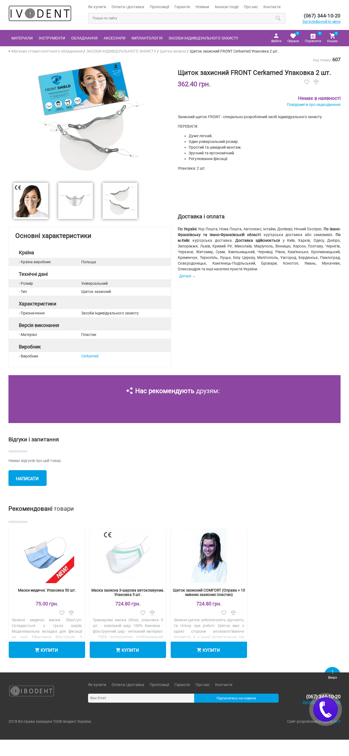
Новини (202, 7)
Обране (293, 37)
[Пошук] (278, 18)
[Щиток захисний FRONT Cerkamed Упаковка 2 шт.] (89, 175)
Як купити (97, 7)
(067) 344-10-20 (322, 16)
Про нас (251, 7)
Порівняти (313, 37)
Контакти (272, 7)
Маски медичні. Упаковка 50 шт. (47, 590)
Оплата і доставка (128, 7)
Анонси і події (226, 7)
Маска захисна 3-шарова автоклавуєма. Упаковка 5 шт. (127, 592)
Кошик (332, 37)
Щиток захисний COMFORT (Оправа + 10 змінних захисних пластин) (209, 592)
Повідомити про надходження (314, 104)
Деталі (185, 276)
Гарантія (182, 7)
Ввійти (276, 41)
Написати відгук (27, 481)
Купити (49, 650)
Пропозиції (159, 7)
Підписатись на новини (236, 698)
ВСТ (337, 721)
